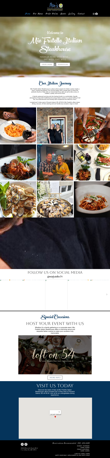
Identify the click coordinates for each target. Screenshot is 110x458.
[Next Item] (107, 294)
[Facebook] (96, 14)
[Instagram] (94, 14)
